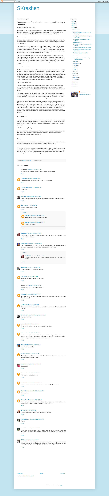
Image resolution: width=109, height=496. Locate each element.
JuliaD (22, 439)
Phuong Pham (24, 399)
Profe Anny (24, 364)
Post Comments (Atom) (28, 476)
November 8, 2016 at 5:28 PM (35, 382)
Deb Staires (24, 187)
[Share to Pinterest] (41, 160)
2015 (73, 82)
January (75, 79)
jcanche (23, 353)
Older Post (62, 473)
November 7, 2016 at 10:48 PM (37, 215)
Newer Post (20, 473)
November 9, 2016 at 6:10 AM (35, 399)
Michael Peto (24, 382)
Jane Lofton (24, 344)
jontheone (23, 267)
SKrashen (28, 8)
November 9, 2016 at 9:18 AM (29, 410)
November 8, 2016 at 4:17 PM (33, 373)
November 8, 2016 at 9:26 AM (34, 364)
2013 (73, 86)
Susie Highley (24, 243)
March (75, 75)
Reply (22, 173)
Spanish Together (25, 391)
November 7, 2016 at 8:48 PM (33, 267)
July (74, 67)
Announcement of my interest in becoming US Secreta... (80, 53)
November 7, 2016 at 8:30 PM (33, 178)
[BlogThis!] (36, 160)
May (74, 71)
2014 (73, 84)
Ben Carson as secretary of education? (82, 47)
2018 (73, 23)
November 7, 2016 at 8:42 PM (30, 205)
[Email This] (34, 160)
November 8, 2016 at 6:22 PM (37, 391)
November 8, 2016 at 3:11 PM (38, 255)
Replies (24, 212)
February (75, 77)
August (75, 65)
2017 (73, 25)
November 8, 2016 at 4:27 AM (33, 333)
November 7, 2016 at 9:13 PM (31, 276)
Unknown (23, 178)
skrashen (82, 92)
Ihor (22, 205)
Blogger (61, 485)
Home (41, 473)
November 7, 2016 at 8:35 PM (34, 187)
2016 (73, 27)
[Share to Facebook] (39, 160)
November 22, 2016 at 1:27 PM (32, 428)
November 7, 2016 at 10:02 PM (33, 294)
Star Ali (23, 428)
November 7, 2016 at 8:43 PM (34, 233)
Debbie (23, 304)
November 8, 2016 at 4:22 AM (32, 324)
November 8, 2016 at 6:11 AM (34, 344)
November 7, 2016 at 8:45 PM (35, 243)
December (76, 29)
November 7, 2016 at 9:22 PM (34, 285)
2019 (73, 21)
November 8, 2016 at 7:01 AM (32, 353)
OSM (22, 276)
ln (21, 410)
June (74, 69)
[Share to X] (37, 160)
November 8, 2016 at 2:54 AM (38, 315)
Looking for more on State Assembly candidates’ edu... (81, 58)
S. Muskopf (23, 196)
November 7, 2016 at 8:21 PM (34, 169)
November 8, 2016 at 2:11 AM (32, 304)
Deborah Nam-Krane (26, 315)
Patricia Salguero (25, 419)
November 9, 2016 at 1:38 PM (37, 419)
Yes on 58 (75, 56)
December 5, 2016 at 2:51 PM (31, 439)
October (75, 61)
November (76, 31)
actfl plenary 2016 (77, 42)
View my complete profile (84, 94)
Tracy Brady (24, 233)
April (74, 73)
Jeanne (23, 324)
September (76, 63)
